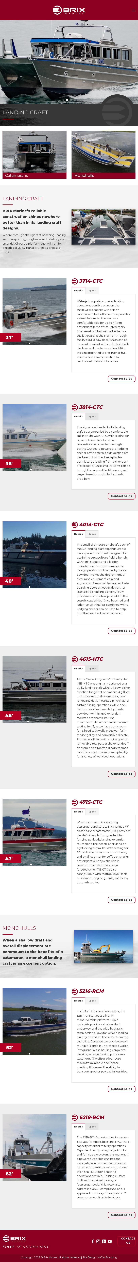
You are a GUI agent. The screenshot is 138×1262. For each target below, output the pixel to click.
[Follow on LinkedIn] (104, 1242)
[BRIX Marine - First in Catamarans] (69, 10)
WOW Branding (107, 1257)
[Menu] (133, 10)
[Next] (131, 62)
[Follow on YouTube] (109, 1242)
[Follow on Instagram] (98, 1242)
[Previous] (7, 62)
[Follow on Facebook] (92, 1242)
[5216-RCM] (34, 1147)
